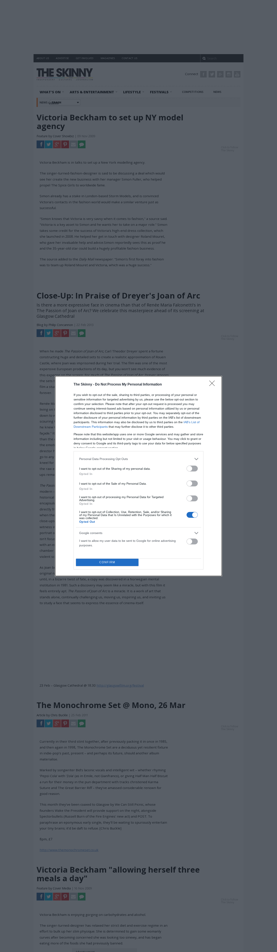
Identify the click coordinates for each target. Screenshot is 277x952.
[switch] (192, 468)
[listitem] (138, 459)
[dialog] (138, 476)
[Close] (213, 385)
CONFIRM (107, 562)
